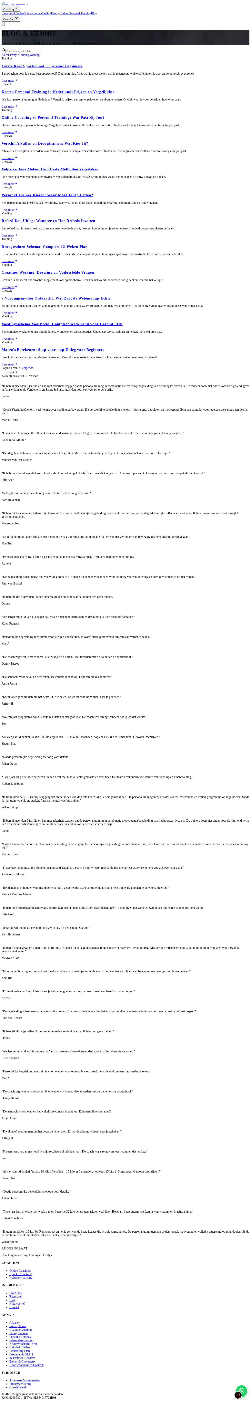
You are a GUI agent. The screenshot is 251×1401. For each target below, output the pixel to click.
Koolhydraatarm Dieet (23, 1343)
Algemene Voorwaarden (24, 1380)
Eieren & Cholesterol (22, 1361)
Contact (14, 1307)
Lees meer (8, 80)
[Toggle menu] (3, 24)
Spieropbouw (32, 13)
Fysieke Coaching (20, 1274)
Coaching (8, 9)
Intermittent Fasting (21, 1340)
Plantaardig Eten (19, 1351)
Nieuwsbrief (17, 1303)
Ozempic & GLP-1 (21, 1354)
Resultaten (15, 1296)
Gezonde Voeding (20, 1329)
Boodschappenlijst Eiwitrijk (26, 1365)
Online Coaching (20, 1270)
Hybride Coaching (20, 1277)
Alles (5, 55)
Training (24, 55)
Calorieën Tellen (19, 1347)
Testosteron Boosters (22, 1358)
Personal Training (80, 13)
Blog (94, 13)
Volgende (27, 368)
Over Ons (8, 19)
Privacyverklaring (20, 1383)
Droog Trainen (60, 13)
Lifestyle (13, 55)
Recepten (7, 13)
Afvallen (18, 13)
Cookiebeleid (17, 1387)
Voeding (46, 13)
